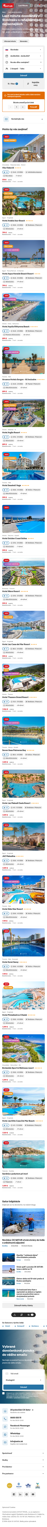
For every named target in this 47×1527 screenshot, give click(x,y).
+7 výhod (20, 546)
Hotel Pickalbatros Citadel (14, 1015)
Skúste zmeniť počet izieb (23, 102)
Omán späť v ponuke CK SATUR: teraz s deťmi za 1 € (30, 1268)
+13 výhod (23, 493)
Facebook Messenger (20, 1425)
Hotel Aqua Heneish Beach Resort (18, 273)
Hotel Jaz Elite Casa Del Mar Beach (18, 1120)
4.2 (7, 278)
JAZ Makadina (8, 856)
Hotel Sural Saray (10, 962)
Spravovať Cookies (8, 1507)
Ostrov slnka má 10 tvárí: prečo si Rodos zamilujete (30, 1279)
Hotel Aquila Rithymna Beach (15, 326)
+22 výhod (20, 441)
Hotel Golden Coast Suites (14, 538)
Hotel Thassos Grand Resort (15, 697)
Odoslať (23, 1387)
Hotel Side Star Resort (12, 909)
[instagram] (26, 1494)
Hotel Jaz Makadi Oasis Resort (16, 803)
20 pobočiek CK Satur (20, 1409)
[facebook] (13, 1494)
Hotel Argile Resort (11, 432)
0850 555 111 (15, 1417)
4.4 (7, 225)
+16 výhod (23, 758)
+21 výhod (20, 229)
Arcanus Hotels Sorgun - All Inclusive (19, 379)
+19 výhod (20, 282)
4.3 (7, 437)
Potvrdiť (33, 107)
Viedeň (7, 1326)
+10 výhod (20, 652)
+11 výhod (18, 176)
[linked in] (20, 1494)
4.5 (7, 490)
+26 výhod (26, 335)
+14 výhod (23, 970)
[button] (23, 50)
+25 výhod (20, 1076)
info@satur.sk (16, 1441)
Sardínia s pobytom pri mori (15, 1173)
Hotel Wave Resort (11, 591)
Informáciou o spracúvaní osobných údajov (17, 1398)
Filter (14, 84)
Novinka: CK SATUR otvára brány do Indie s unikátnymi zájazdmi (23, 1241)
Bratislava (35, 1326)
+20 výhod (20, 705)
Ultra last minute (10, 41)
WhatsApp (15, 1433)
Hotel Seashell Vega (11, 485)
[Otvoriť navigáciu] (43, 5)
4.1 (7, 649)
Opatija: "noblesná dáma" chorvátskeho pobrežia (27, 1256)
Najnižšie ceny (35, 83)
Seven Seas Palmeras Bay (14, 750)
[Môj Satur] (38, 5)
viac (43, 32)
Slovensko (23, 41)
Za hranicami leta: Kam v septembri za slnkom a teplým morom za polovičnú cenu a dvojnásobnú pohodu (29, 1292)
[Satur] (8, 6)
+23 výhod (23, 388)
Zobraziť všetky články (23, 1305)
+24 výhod (23, 599)
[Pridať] (23, 107)
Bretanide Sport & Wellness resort (18, 1068)
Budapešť (20, 1326)
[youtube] (33, 1494)
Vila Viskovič (8, 167)
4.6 (7, 172)
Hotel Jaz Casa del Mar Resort (16, 644)
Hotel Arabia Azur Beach (13, 220)
